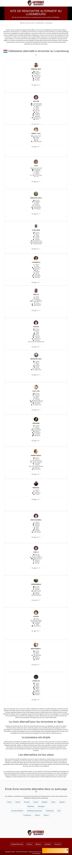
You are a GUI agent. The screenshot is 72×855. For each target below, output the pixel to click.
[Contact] (37, 85)
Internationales (39, 23)
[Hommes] (36, 97)
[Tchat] (39, 85)
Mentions (38, 844)
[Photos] (32, 85)
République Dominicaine (34, 811)
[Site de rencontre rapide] (36, 3)
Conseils (29, 844)
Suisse (53, 802)
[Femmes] (36, 65)
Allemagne (41, 806)
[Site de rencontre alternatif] (36, 833)
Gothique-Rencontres (17, 844)
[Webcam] (34, 85)
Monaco (46, 815)
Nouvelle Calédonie (17, 811)
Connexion (58, 844)
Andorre (37, 815)
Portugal (26, 802)
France (9, 802)
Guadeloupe (49, 811)
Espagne (62, 802)
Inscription (48, 844)
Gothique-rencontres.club (27, 23)
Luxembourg (48, 23)
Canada (35, 802)
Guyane (18, 802)
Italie (59, 811)
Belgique (44, 802)
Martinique (31, 806)
